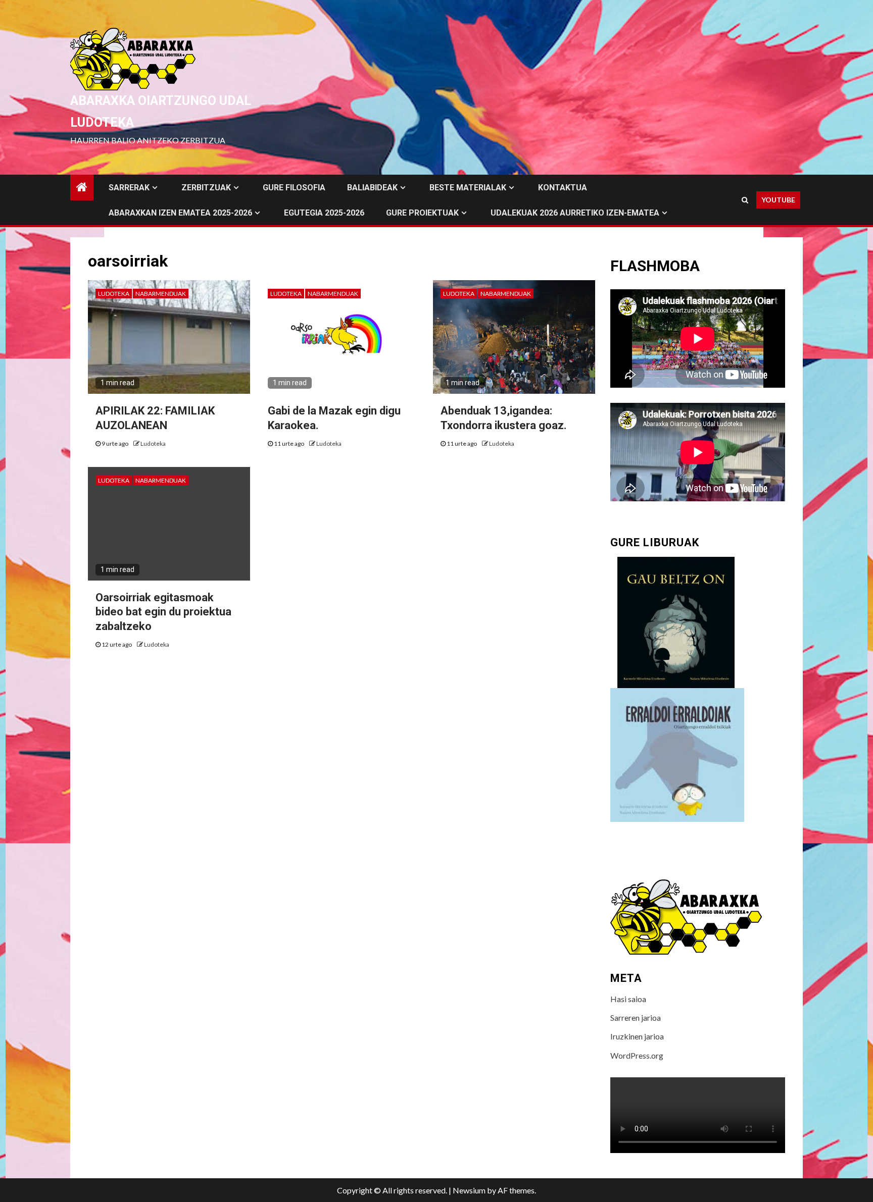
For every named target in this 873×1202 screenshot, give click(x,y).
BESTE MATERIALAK (467, 187)
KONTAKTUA (562, 187)
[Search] (745, 200)
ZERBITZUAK (206, 187)
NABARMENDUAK (160, 293)
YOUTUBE (778, 199)
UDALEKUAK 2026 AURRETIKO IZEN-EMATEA (575, 213)
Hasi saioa (628, 999)
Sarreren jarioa (635, 1017)
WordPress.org (636, 1055)
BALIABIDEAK (372, 187)
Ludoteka (113, 293)
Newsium (469, 1190)
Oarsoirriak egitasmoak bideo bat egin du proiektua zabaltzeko (163, 612)
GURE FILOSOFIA (294, 187)
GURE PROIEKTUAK (422, 213)
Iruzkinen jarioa (637, 1036)
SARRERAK (129, 187)
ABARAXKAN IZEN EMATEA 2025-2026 (180, 213)
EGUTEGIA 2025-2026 (324, 213)
